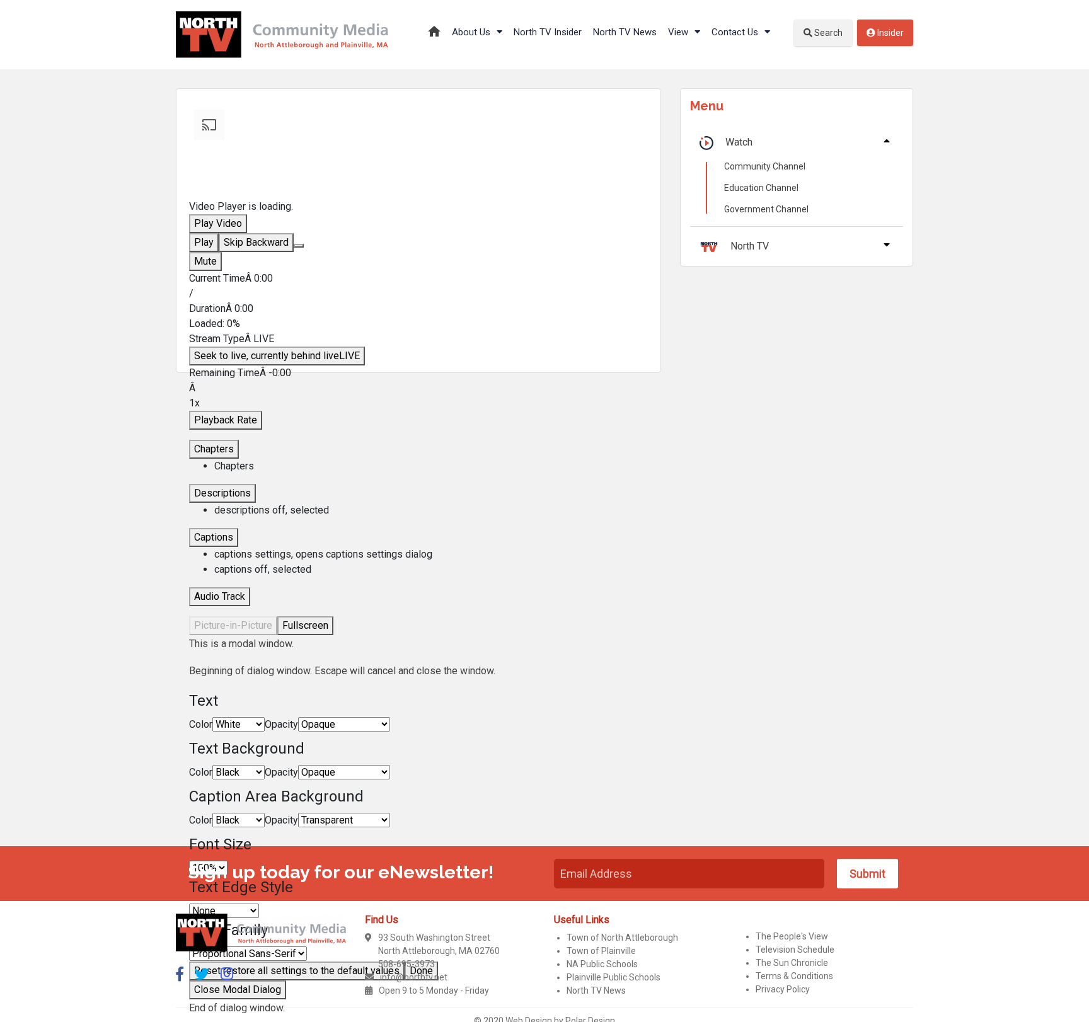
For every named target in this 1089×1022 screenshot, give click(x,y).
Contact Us (736, 32)
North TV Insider (548, 32)
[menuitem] (431, 554)
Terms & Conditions (794, 976)
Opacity (281, 724)
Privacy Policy (783, 989)
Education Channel (761, 187)
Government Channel (766, 209)
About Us (472, 32)
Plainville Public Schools (613, 977)
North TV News (625, 32)
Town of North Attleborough (622, 938)
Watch (738, 142)
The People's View (792, 936)
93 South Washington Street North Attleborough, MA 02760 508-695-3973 (439, 951)
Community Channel (764, 166)
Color (200, 724)
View (679, 32)
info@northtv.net (413, 977)
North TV (749, 246)
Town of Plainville (601, 951)
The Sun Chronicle (792, 963)
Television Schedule (795, 949)
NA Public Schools (602, 964)
